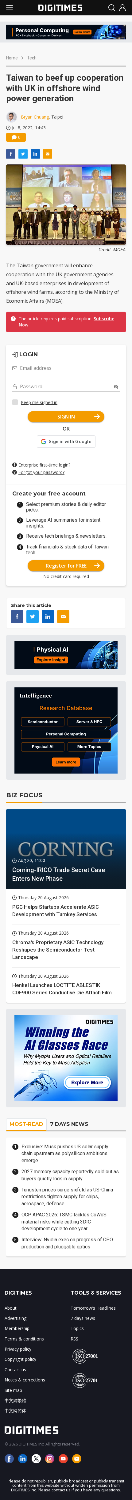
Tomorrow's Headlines (93, 1308)
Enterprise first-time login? (44, 465)
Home (12, 57)
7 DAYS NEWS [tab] (69, 1124)
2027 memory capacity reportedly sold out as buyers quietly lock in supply (70, 1175)
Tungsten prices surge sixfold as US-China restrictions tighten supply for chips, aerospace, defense (67, 1197)
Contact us (15, 1370)
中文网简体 (15, 1410)
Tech (32, 57)
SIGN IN (66, 416)
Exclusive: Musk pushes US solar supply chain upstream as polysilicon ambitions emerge (64, 1153)
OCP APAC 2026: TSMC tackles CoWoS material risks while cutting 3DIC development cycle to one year (64, 1221)
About (11, 1308)
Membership (17, 1328)
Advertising (15, 1318)
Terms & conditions (24, 1339)
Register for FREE (66, 565)
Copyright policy (20, 1359)
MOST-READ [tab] (26, 1124)
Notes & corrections (25, 1380)
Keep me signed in (39, 402)
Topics (77, 1328)
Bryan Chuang (35, 117)
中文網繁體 (15, 1400)
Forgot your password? (41, 472)
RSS (74, 1339)
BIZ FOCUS (24, 795)
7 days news (83, 1318)
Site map (13, 1390)
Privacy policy (18, 1349)
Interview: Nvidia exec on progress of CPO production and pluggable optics (67, 1243)
